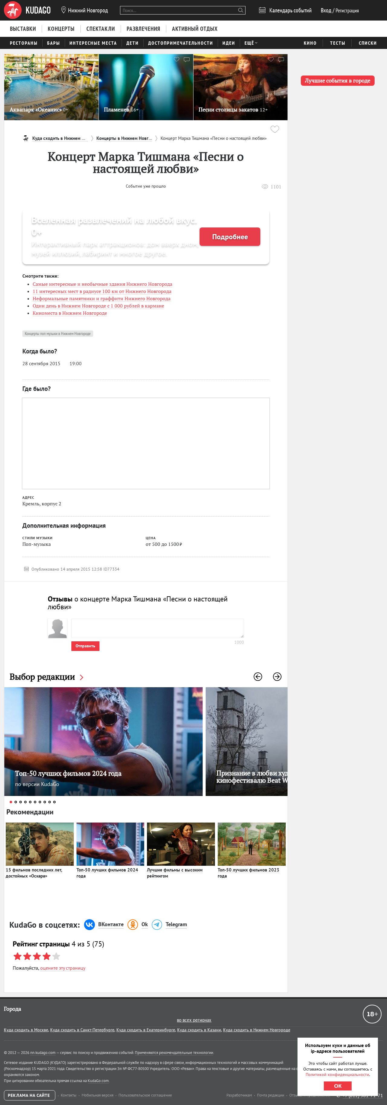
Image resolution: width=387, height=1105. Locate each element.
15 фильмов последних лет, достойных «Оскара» (34, 873)
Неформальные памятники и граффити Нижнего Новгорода (102, 298)
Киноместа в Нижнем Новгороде (70, 313)
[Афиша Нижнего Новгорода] (27, 10)
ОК (338, 1086)
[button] (258, 676)
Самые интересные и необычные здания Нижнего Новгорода (102, 284)
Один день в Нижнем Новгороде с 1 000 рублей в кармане (98, 306)
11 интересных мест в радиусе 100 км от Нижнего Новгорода (102, 291)
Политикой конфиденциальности (337, 1074)
